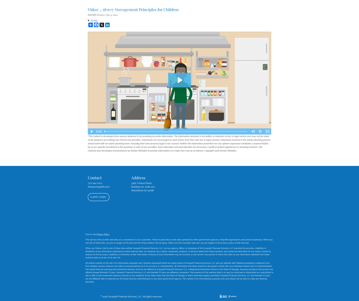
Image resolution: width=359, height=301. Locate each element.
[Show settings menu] (260, 131)
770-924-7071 (95, 183)
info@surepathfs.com (99, 187)
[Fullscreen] (267, 131)
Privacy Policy (103, 234)
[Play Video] (91, 131)
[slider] (176, 131)
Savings (94, 20)
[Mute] (253, 131)
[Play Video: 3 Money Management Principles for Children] (179, 80)
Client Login (98, 197)
